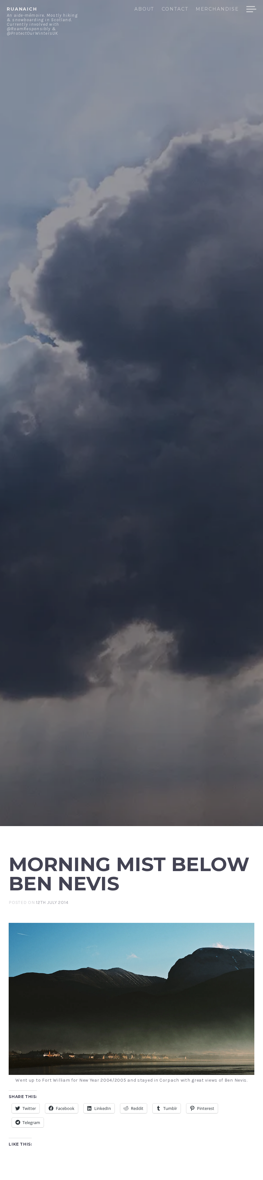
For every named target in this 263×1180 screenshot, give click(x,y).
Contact (175, 9)
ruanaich (22, 9)
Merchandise (217, 9)
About (144, 9)
